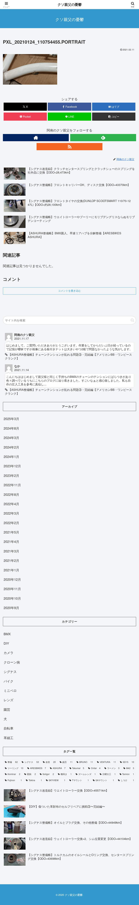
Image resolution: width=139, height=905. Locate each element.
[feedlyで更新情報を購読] (103, 137)
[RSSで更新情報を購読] (69, 146)
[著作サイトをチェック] (36, 137)
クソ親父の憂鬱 (70, 4)
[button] (113, 117)
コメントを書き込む (69, 290)
